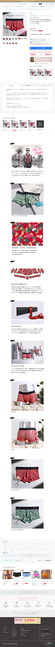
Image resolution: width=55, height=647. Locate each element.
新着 (41, 6)
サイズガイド (14, 628)
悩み (44, 6)
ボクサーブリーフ (7, 549)
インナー (32, 547)
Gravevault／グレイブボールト (13, 555)
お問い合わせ (14, 635)
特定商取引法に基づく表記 (25, 630)
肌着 (28, 547)
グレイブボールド (19, 547)
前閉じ (21, 549)
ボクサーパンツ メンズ (8, 543)
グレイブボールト (11, 547)
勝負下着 (11, 550)
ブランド (25, 549)
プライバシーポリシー (24, 632)
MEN (6, 8)
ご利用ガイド (14, 630)
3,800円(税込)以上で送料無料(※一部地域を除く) (27, 0)
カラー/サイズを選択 (41, 48)
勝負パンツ (6, 550)
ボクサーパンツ (11, 8)
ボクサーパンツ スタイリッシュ (19, 546)
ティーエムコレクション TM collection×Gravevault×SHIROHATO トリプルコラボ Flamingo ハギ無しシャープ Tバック (14, 129)
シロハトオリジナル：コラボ (12, 556)
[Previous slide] (4, 24)
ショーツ (43, 547)
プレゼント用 (36, 549)
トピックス (51, 6)
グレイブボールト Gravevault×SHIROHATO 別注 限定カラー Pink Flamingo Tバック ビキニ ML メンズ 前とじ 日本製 (23, 129)
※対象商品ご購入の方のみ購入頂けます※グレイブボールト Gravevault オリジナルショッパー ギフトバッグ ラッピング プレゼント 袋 (40, 129)
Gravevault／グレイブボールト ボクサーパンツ (40, 543)
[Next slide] (24, 24)
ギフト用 (30, 549)
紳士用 (17, 549)
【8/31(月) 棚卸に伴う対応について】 (27, 1)
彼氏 (40, 549)
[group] (13, 39)
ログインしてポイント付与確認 (41, 40)
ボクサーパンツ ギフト (26, 543)
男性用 (13, 549)
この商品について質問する (9, 560)
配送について (14, 632)
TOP (4, 8)
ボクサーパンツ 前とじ (17, 543)
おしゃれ (16, 550)
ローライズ (15, 8)
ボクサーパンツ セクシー (8, 546)
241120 (5, 547)
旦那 (44, 549)
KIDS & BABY (5, 632)
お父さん (48, 549)
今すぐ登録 (33, 40)
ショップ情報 (23, 635)
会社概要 (22, 628)
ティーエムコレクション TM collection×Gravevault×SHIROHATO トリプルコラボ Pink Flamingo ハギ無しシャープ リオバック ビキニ (6, 129)
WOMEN (4, 628)
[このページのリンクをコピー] (51, 560)
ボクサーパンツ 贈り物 (30, 546)
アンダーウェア (37, 547)
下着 (24, 547)
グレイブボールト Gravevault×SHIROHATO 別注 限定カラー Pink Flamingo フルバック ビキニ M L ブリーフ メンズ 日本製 (31, 129)
